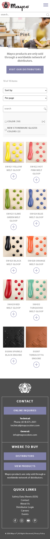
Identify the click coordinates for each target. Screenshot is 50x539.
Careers (25, 511)
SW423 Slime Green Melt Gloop (13, 217)
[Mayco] (15, 6)
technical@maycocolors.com (25, 425)
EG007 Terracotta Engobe (36, 355)
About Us (25, 504)
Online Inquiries (24, 410)
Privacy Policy (39, 534)
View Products (25, 466)
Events (25, 514)
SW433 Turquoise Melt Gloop (36, 308)
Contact (25, 500)
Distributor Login (25, 507)
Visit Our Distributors (25, 69)
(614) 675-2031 (28, 422)
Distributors (25, 456)
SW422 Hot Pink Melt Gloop (36, 170)
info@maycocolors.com (25, 435)
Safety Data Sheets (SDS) (25, 497)
